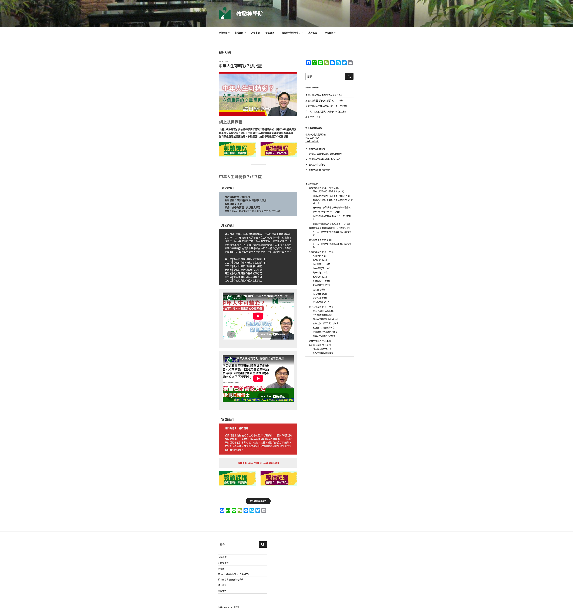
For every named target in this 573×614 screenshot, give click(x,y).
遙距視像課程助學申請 (323, 352)
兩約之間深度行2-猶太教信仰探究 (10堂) (331, 195)
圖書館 (221, 568)
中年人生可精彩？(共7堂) (240, 65)
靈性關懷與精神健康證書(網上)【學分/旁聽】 (330, 227)
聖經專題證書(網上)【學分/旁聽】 (324, 187)
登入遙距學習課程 (317, 164)
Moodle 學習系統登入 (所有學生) (233, 573)
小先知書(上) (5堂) (322, 263)
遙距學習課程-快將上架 (320, 340)
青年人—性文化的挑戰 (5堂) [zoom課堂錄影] (326, 111)
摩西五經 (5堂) (320, 259)
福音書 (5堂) (319, 289)
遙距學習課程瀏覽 (317, 148)
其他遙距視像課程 (258, 501)
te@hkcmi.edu (312, 140)
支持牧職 (312, 32)
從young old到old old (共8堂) (326, 211)
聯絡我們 (329, 32)
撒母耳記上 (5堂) (313, 117)
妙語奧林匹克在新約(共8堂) (325, 331)
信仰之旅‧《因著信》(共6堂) (326, 323)
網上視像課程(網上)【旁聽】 (322, 306)
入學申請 (255, 32)
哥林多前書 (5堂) (321, 302)
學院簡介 (223, 32)
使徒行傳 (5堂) (320, 297)
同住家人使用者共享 (322, 348)
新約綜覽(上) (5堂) (321, 280)
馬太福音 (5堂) (320, 293)
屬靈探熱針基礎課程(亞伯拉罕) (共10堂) (324, 100)
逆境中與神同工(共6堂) (323, 310)
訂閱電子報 (223, 562)
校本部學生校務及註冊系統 (230, 579)
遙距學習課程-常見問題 (319, 169)
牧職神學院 (249, 13)
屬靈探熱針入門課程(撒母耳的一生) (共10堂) (326, 105)
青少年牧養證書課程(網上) (321, 239)
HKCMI (236, 606)
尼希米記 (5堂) (320, 276)
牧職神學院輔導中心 (291, 32)
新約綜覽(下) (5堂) (321, 285)
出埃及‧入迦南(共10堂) (324, 327)
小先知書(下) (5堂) (322, 268)
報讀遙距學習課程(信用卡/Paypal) (324, 159)
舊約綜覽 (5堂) (319, 255)
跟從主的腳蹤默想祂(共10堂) (326, 319)
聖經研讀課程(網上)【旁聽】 (322, 251)
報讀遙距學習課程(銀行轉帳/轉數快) (325, 153)
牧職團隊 (239, 32)
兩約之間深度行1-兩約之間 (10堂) (328, 191)
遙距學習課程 (311, 183)
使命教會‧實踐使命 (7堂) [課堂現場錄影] (332, 207)
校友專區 (222, 585)
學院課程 (269, 32)
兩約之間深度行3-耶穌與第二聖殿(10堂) (324, 94)
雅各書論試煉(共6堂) (322, 314)
